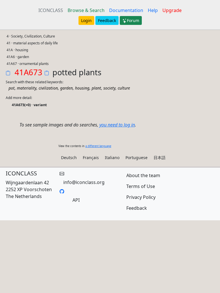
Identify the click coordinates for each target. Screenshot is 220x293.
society (109, 88)
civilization (48, 88)
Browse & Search (86, 10)
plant (96, 88)
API (76, 200)
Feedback (107, 20)
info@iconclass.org (84, 182)
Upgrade (172, 10)
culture (124, 88)
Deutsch (69, 157)
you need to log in (117, 125)
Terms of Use (140, 186)
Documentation (126, 10)
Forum (133, 20)
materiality (26, 88)
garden (66, 88)
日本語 (160, 157)
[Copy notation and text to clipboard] (47, 73)
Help (153, 10)
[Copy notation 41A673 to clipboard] (9, 73)
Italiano (112, 157)
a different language (98, 146)
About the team (143, 175)
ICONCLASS (50, 10)
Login (86, 20)
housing (82, 88)
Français (91, 157)
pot (12, 88)
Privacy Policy (141, 197)
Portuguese (136, 157)
